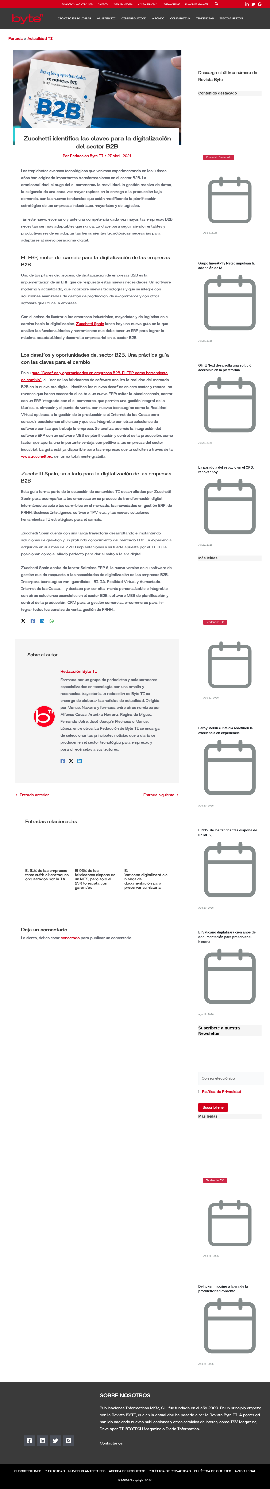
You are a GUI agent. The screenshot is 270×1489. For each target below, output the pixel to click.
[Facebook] (33, 620)
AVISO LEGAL (245, 1471)
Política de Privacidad (221, 1092)
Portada (15, 38)
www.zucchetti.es (36, 456)
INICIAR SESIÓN (196, 4)
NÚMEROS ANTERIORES (86, 1471)
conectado (70, 938)
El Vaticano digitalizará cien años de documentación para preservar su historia (227, 937)
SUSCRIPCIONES (27, 1471)
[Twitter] (253, 4)
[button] (217, 4)
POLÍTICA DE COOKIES (212, 1471)
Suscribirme (213, 1107)
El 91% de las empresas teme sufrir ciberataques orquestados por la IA (47, 875)
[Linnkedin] (247, 4)
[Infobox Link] (230, 75)
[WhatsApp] (52, 620)
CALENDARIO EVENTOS (77, 4)
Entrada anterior (32, 795)
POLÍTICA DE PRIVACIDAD (170, 1471)
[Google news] (260, 4)
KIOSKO (103, 4)
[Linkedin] (42, 620)
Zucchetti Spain (90, 324)
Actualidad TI (40, 38)
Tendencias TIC (215, 622)
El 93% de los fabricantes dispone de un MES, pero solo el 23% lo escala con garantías (95, 879)
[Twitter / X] (23, 620)
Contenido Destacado (218, 157)
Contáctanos (111, 1443)
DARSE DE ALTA (148, 4)
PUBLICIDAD (171, 4)
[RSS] (68, 1440)
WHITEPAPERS (123, 4)
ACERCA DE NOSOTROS (127, 1471)
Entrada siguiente (161, 795)
